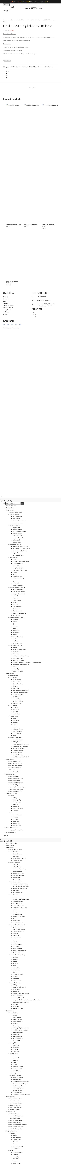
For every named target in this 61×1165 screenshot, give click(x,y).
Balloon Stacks (16, 611)
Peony (14, 806)
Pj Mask (15, 695)
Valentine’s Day (17, 897)
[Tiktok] (35, 388)
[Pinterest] (6, 78)
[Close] (0, 910)
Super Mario (16, 703)
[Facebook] (6, 73)
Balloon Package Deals (15, 583)
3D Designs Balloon (18, 626)
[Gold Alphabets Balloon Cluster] (50, 163)
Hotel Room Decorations (19, 602)
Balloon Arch (16, 598)
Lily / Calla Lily (17, 804)
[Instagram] (35, 386)
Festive (11, 884)
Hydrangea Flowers (18, 800)
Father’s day (16, 740)
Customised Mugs (14, 847)
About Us (5, 368)
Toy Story (15, 710)
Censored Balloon (17, 637)
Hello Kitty (15, 675)
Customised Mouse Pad (15, 862)
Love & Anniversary (18, 880)
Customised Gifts (10, 845)
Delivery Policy (15, 40)
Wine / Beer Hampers (15, 841)
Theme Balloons (13, 628)
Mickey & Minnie (17, 682)
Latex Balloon (16, 590)
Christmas (15, 888)
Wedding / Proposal (18, 731)
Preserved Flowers (17, 770)
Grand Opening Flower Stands (21, 761)
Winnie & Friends (17, 714)
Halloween (15, 738)
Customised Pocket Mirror (16, 860)
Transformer (16, 712)
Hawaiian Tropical (17, 648)
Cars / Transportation (18, 639)
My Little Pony (16, 686)
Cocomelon (16, 669)
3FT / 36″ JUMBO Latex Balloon (21, 620)
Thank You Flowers (17, 826)
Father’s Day (16, 890)
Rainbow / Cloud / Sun (19, 650)
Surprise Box (16, 624)
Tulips (14, 796)
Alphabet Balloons (36, 20)
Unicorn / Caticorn (18, 656)
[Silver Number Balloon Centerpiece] (14, 291)
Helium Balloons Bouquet (19, 592)
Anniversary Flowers (18, 822)
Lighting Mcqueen (17, 678)
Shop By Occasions (11, 864)
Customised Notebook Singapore (18, 858)
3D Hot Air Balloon (18, 772)
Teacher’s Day (16, 895)
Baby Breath (16, 791)
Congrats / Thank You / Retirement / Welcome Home (27, 733)
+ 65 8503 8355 (41, 367)
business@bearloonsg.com (44, 371)
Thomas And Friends (18, 708)
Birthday (15, 718)
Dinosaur (15, 643)
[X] (7, 75)
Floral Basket (16, 768)
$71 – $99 (15, 783)
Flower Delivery (13, 746)
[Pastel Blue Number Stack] (32, 163)
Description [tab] (32, 88)
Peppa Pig (15, 693)
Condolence (16, 882)
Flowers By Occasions (15, 809)
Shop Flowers (10, 744)
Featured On (6, 374)
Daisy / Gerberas (17, 802)
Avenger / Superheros (18, 665)
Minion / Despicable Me (19, 684)
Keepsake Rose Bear (18, 766)
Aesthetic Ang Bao (14, 843)
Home (4, 20)
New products (10, 579)
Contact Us (6, 370)
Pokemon (15, 697)
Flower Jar (15, 757)
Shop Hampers (10, 830)
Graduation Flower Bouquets (20, 817)
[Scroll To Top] (1, 568)
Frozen (14, 673)
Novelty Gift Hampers (15, 839)
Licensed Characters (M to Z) (17, 688)
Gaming (15, 645)
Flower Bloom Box (17, 755)
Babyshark (15, 667)
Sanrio (14, 699)
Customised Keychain (15, 856)
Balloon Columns (17, 600)
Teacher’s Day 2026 (11, 577)
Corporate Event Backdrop (16, 901)
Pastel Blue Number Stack (31, 224)
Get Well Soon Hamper (15, 837)
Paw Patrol (15, 690)
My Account (6, 383)
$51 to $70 (16, 781)
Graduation (16, 725)
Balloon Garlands (17, 605)
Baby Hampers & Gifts (15, 832)
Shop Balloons (10, 581)
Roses (14, 789)
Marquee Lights (17, 613)
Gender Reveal (16, 723)
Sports (14, 652)
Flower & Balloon (17, 753)
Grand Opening (17, 871)
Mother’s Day (16, 892)
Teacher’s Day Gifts (18, 742)
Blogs (4, 372)
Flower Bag (16, 759)
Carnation (15, 798)
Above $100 (16, 785)
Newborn (15, 875)
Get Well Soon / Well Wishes (21, 727)
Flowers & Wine (17, 774)
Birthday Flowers (17, 813)
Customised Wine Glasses (16, 849)
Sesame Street (16, 701)
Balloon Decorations (14, 596)
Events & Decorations (12, 899)
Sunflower (15, 794)
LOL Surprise (16, 680)
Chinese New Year (17, 886)
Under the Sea (16, 654)
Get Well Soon (17, 873)
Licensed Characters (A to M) (17, 658)
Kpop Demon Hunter (18, 660)
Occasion (12, 867)
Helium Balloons (11, 20)
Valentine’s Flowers (18, 811)
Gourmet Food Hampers (15, 834)
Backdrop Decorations (18, 609)
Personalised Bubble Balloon (20, 618)
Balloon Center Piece (18, 607)
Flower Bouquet (17, 751)
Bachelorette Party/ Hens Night (21, 736)
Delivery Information (8, 376)
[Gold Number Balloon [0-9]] (14, 163)
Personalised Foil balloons (20, 622)
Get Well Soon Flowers (19, 819)
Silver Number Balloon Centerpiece (12, 353)
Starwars (15, 706)
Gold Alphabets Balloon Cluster (48, 225)
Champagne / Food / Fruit (20, 641)
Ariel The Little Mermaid (19, 663)
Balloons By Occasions (15, 716)
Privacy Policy (7, 381)
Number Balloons (17, 587)
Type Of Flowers (13, 787)
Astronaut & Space (18, 635)
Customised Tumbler (14, 852)
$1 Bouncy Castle (10, 903)
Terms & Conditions (8, 379)
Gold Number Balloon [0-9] (13, 224)
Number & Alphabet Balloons (24, 20)
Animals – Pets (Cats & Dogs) (21, 633)
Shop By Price (13, 776)
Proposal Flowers (17, 824)
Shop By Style (13, 748)
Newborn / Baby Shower (19, 721)
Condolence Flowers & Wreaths (21, 828)
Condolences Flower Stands (20, 764)
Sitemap (5, 385)
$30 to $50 (16, 779)
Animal (14, 630)
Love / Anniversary (18, 729)
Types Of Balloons (14, 585)
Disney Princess (17, 671)
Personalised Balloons (15, 615)
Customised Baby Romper (16, 854)
